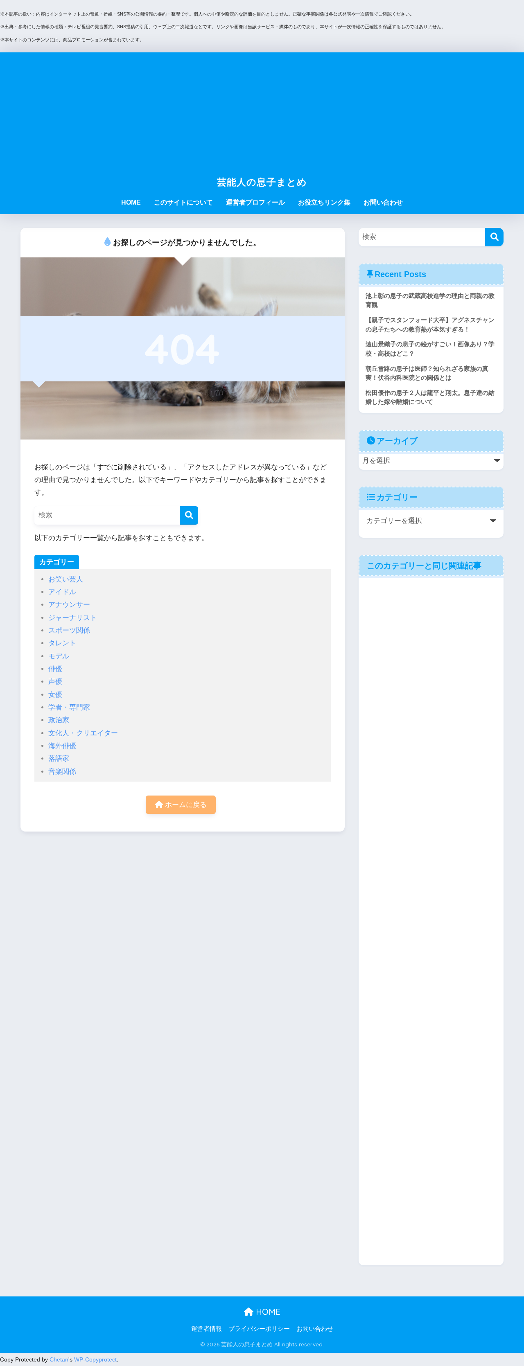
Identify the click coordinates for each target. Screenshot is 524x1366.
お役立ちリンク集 (324, 202)
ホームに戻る (185, 805)
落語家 (58, 758)
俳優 (55, 669)
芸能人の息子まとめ (262, 182)
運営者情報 (206, 1328)
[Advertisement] (262, 109)
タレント (62, 643)
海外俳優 (62, 746)
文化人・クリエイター (83, 733)
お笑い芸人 (65, 579)
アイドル (62, 592)
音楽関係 (62, 771)
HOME (131, 202)
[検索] (189, 515)
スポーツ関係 (69, 630)
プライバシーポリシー (259, 1328)
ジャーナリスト (72, 618)
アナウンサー (69, 605)
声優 (55, 681)
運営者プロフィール (255, 202)
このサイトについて (183, 202)
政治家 (58, 720)
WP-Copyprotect (95, 1359)
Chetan (59, 1359)
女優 (55, 695)
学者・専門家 (69, 707)
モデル (58, 656)
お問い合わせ (383, 202)
